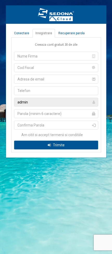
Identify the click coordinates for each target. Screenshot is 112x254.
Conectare (21, 33)
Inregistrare (43, 33)
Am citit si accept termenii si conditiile (52, 135)
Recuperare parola (71, 33)
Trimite (58, 145)
